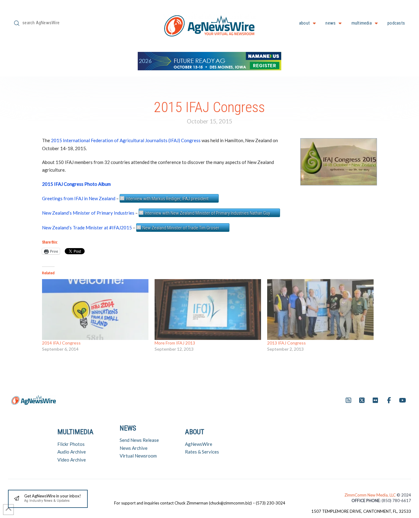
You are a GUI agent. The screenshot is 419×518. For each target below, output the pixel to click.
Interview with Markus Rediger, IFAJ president (167, 198)
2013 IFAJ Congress (286, 342)
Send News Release (139, 440)
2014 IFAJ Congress (61, 342)
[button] (48, 499)
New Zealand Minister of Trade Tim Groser (180, 228)
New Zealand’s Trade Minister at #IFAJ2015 (87, 227)
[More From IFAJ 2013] (208, 309)
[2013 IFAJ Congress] (320, 309)
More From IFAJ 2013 (175, 342)
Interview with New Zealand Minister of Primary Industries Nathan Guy (207, 213)
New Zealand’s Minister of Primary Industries (88, 213)
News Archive (134, 448)
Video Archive (71, 459)
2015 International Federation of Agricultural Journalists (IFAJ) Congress (126, 140)
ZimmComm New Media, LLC (370, 495)
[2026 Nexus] (209, 60)
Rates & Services (202, 451)
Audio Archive (71, 451)
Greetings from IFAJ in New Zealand (78, 198)
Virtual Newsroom (138, 455)
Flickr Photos (71, 444)
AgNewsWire (198, 444)
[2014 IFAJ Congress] (95, 309)
